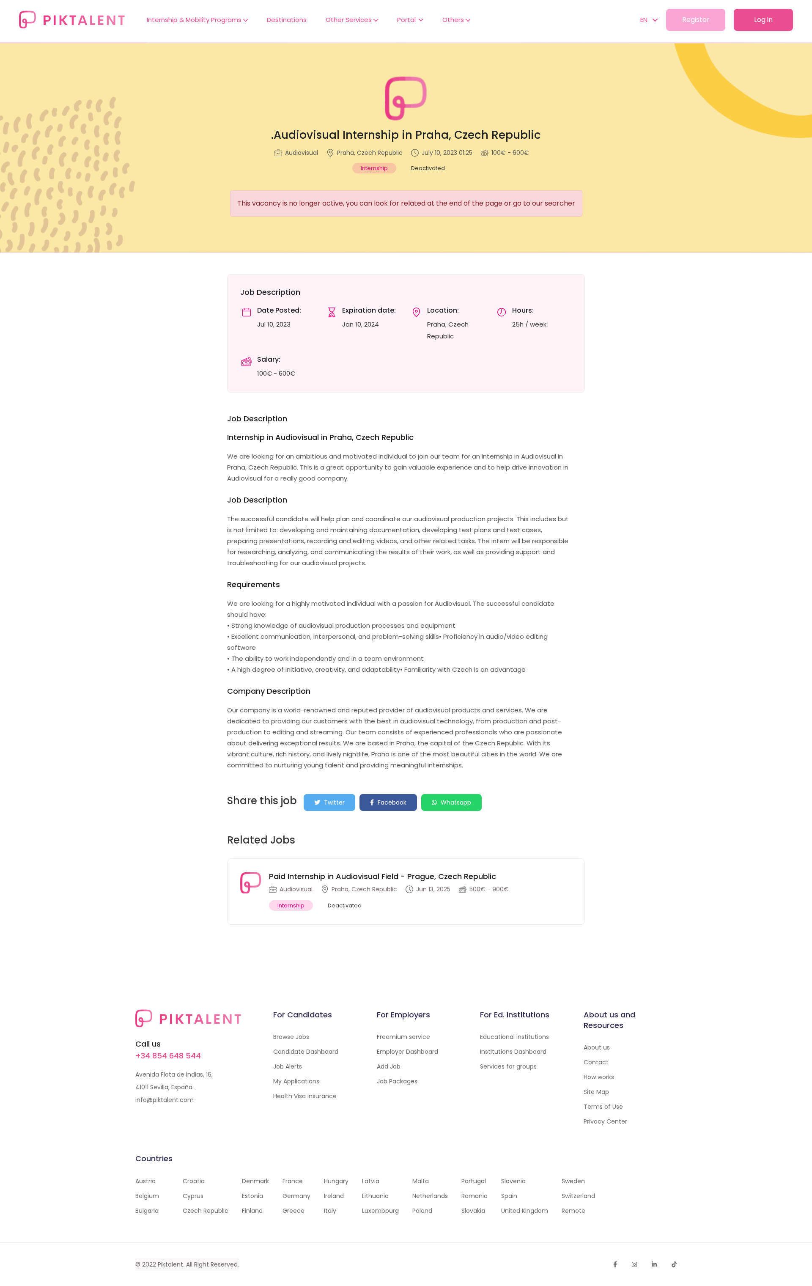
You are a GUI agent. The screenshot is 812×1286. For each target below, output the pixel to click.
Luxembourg (380, 1210)
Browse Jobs (291, 1037)
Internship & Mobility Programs (195, 19)
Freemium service (403, 1037)
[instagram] (634, 1264)
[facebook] (615, 1264)
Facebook (391, 802)
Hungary (336, 1181)
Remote (573, 1210)
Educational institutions (514, 1037)
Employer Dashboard (407, 1051)
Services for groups (508, 1066)
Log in (763, 20)
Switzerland (578, 1196)
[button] (645, 20)
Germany (296, 1196)
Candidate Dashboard (305, 1051)
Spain (509, 1196)
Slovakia (473, 1210)
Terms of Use (603, 1106)
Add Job (389, 1066)
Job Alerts (287, 1066)
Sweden (573, 1181)
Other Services (349, 19)
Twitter (333, 802)
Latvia (370, 1181)
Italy (330, 1210)
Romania (474, 1196)
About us (597, 1047)
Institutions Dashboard (513, 1051)
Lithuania (375, 1196)
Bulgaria (147, 1210)
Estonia (252, 1196)
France (293, 1181)
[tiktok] (674, 1264)
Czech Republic (205, 1210)
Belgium (147, 1196)
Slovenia (513, 1181)
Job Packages (397, 1081)
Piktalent (170, 1264)
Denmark (255, 1181)
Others (454, 19)
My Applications (296, 1081)
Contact (596, 1062)
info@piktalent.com (164, 1100)
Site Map (596, 1092)
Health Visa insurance (305, 1096)
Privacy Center (605, 1121)
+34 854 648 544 (168, 1055)
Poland (422, 1210)
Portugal (473, 1181)
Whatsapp (455, 802)
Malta (420, 1181)
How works (599, 1077)
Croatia (194, 1181)
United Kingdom (524, 1210)
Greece (293, 1210)
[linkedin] (654, 1264)
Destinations (287, 19)
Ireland (334, 1196)
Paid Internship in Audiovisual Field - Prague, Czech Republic (382, 876)
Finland (252, 1210)
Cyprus (193, 1196)
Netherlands (430, 1196)
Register (696, 20)
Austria (145, 1181)
